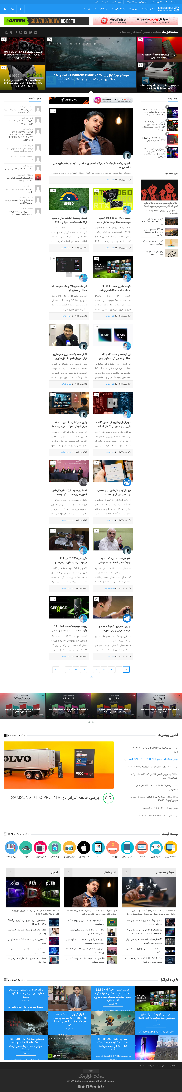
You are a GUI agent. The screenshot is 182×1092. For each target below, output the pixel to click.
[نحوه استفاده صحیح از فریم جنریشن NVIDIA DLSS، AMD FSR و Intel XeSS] (33, 892)
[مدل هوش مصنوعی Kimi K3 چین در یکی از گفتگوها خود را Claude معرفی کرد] (170, 951)
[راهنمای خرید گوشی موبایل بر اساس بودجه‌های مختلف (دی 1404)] (159, 706)
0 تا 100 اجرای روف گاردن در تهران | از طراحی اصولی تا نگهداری (152, 232)
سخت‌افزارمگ (172, 1065)
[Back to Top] (91, 1071)
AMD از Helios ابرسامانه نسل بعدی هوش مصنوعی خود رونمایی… (144, 941)
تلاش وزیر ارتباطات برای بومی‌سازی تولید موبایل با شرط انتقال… (87, 932)
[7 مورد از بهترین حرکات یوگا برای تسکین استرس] (171, 242)
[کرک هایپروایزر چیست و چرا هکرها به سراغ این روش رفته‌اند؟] (54, 941)
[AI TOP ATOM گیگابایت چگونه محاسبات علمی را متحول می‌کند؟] (170, 960)
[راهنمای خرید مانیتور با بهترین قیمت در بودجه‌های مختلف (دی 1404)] (113, 706)
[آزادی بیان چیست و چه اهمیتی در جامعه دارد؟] (171, 253)
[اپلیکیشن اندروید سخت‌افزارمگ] (11, 32)
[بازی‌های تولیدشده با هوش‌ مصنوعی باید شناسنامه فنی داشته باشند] (113, 1023)
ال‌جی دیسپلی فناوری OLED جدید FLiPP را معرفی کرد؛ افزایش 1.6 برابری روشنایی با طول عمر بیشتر (154, 152)
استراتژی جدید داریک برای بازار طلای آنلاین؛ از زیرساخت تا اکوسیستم (69, 493)
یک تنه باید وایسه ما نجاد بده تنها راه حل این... (19, 191)
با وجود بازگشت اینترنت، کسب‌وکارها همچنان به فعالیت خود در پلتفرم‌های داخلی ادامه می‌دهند (92, 912)
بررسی (134, 9)
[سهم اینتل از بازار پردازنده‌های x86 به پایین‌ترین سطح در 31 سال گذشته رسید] (113, 403)
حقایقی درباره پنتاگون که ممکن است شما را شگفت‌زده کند (152, 221)
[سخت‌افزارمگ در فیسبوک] (26, 32)
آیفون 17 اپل (117, 1)
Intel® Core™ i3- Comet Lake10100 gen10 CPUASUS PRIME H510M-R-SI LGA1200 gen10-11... (20, 136)
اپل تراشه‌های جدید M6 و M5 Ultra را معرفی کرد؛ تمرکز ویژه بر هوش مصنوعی (115, 358)
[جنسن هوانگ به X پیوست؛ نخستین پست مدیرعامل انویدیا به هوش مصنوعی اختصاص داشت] (170, 922)
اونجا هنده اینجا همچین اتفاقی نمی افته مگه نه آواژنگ (20, 179)
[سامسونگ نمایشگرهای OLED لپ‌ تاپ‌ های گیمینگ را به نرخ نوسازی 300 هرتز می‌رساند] (172, 112)
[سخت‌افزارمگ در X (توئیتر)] (31, 32)
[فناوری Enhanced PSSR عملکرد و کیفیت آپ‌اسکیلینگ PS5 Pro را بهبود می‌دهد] (156, 1047)
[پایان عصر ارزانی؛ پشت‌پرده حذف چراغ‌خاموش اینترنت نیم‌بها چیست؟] (69, 403)
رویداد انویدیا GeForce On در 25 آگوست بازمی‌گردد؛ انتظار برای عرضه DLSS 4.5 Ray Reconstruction (69, 631)
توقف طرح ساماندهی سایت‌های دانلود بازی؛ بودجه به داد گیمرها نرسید (26, 993)
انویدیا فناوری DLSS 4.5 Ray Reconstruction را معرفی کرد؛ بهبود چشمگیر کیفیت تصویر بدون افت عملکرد (114, 292)
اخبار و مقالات (149, 9)
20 (76, 670)
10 (83, 670)
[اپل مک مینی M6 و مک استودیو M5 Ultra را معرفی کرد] (69, 267)
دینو (96, 1)
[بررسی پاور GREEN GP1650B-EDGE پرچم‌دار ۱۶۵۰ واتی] (159, 49)
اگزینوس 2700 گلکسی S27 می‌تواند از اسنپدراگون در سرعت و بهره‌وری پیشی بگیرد (71, 563)
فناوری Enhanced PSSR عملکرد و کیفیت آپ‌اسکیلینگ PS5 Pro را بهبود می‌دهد (112, 1043)
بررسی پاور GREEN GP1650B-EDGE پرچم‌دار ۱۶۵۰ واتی (153, 139)
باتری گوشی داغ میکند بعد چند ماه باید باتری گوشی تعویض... (18, 111)
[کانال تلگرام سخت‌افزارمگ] (16, 32)
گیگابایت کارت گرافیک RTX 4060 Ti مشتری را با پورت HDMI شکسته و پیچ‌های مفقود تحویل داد (153, 125)
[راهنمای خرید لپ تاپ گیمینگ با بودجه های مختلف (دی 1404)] (22, 706)
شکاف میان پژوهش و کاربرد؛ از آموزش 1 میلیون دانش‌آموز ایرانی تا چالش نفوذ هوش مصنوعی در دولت (151, 912)
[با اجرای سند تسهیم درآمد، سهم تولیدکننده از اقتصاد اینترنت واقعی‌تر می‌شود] (113, 539)
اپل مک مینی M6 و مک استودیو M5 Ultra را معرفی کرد (69, 288)
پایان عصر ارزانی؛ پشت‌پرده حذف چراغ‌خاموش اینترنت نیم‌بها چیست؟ (69, 425)
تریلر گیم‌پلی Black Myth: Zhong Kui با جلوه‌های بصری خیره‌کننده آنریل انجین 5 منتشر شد (69, 1020)
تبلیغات (151, 1065)
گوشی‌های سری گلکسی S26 (136, 1)
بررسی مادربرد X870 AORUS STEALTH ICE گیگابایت (54, 798)
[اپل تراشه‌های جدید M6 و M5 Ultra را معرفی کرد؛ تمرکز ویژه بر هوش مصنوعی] (113, 335)
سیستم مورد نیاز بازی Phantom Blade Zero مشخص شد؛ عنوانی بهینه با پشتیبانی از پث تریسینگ (25, 1044)
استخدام (141, 1065)
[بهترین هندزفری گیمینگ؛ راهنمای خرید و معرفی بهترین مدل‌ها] (113, 607)
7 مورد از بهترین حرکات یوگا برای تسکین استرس (153, 243)
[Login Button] (5, 9)
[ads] (135, 21)
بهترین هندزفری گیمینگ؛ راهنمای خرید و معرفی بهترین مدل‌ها (114, 629)
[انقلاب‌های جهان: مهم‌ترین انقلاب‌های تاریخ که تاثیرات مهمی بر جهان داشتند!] (159, 190)
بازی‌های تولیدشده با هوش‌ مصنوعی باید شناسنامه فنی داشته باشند (156, 1018)
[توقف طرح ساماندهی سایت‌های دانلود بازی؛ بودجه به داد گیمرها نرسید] (69, 998)
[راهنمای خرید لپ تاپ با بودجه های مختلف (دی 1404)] (68, 706)
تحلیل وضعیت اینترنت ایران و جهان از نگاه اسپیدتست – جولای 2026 (69, 220)
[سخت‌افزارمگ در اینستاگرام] (21, 32)
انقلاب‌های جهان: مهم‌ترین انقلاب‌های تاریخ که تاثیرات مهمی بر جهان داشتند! (161, 204)
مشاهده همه (16, 735)
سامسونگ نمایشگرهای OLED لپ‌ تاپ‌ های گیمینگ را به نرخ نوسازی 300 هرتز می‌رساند (154, 112)
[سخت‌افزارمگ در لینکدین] (36, 32)
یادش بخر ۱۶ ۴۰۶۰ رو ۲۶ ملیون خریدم (19, 169)
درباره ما (160, 1065)
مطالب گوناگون (66, 248)
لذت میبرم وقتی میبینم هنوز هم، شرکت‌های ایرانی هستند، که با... (21, 213)
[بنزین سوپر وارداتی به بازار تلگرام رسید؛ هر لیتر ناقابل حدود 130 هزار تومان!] (159, 77)
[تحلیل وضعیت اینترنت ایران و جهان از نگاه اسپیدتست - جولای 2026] (112, 922)
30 (68, 670)
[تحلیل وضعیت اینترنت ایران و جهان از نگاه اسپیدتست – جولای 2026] (69, 199)
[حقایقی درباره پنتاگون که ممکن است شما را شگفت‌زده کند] (171, 221)
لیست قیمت (102, 9)
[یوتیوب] (113, 100)
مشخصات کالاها (18, 834)
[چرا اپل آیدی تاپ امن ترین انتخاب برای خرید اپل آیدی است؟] (113, 471)
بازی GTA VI (171, 1)
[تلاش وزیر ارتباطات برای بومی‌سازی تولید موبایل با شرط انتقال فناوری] (69, 335)
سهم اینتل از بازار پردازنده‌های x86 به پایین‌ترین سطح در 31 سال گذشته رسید (113, 427)
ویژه (88, 9)
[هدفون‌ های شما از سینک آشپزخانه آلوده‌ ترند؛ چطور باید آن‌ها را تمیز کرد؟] (54, 932)
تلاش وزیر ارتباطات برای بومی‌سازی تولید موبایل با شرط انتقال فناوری (70, 356)
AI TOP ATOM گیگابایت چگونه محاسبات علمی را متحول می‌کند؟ (143, 960)
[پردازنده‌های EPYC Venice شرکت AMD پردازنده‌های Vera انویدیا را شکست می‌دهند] (170, 932)
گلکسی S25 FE (156, 1)
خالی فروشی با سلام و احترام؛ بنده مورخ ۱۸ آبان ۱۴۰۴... (20, 122)
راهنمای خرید (119, 9)
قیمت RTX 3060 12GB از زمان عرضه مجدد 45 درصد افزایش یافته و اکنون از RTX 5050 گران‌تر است (113, 222)
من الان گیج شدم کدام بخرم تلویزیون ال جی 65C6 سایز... (19, 202)
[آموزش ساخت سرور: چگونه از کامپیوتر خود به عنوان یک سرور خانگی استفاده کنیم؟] (54, 960)
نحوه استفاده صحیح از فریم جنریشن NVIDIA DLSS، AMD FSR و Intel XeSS (35, 912)
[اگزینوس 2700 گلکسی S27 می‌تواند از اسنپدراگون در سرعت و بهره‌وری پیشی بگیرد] (69, 539)
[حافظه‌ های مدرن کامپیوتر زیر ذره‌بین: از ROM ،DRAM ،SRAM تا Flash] (54, 922)
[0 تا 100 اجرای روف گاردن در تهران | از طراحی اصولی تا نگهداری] (171, 232)
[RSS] (7, 32)
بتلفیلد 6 (105, 1)
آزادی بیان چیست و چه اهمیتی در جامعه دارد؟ (154, 253)
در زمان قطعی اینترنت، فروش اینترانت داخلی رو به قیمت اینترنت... (19, 150)
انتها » (90, 677)
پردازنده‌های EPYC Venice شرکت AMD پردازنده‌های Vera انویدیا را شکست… (144, 932)
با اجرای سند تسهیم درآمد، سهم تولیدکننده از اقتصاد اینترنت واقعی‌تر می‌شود (113, 563)
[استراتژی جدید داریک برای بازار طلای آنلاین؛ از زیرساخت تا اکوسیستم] (69, 471)
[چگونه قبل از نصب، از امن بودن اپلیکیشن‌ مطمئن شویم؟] (54, 951)
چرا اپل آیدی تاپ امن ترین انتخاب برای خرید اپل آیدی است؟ (114, 493)
